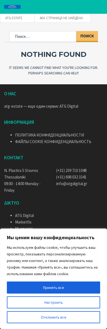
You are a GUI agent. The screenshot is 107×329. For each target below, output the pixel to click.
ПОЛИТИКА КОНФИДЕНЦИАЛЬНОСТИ (49, 135)
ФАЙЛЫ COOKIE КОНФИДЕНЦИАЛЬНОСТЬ (53, 141)
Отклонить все (53, 317)
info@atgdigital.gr (71, 183)
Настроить (53, 302)
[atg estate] (12, 7)
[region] (53, 278)
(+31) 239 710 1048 (71, 170)
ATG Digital (69, 106)
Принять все (53, 287)
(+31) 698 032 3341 (71, 177)
